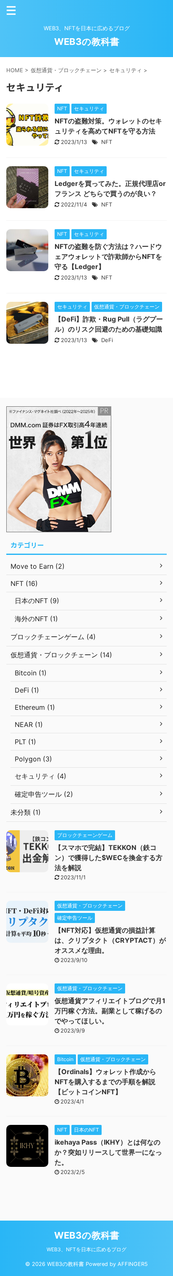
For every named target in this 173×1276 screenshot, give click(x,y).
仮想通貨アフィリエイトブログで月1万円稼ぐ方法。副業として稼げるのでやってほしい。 (110, 1010)
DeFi (107, 340)
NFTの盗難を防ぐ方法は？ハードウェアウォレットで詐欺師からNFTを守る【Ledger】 (108, 256)
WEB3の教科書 (86, 41)
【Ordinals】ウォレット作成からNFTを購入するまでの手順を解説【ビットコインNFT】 (105, 1081)
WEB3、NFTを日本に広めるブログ (86, 1249)
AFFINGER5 (133, 1264)
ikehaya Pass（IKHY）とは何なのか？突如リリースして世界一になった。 (108, 1152)
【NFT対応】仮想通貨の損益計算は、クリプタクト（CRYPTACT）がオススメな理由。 (110, 940)
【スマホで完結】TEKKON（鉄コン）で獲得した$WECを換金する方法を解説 (109, 857)
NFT (106, 142)
